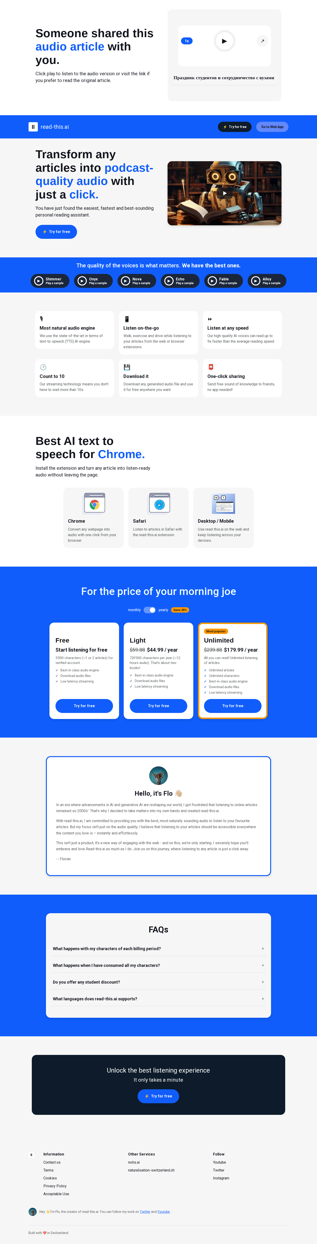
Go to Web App (272, 127)
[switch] (150, 610)
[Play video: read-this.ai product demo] (225, 193)
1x (187, 41)
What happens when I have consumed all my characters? (106, 965)
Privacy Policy (55, 1186)
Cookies (50, 1178)
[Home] (31, 1155)
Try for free (237, 127)
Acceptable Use (56, 1194)
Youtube (219, 1162)
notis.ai (134, 1162)
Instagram (221, 1178)
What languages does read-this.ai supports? (95, 998)
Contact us (52, 1162)
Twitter (218, 1170)
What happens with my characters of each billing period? (107, 948)
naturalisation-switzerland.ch (151, 1170)
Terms (48, 1170)
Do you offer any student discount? (86, 982)
